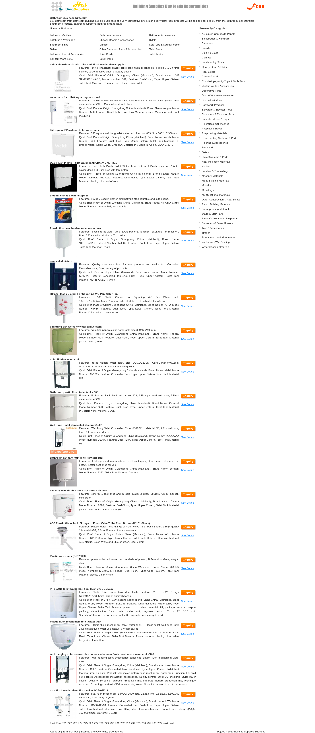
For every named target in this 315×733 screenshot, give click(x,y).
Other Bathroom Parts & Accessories (121, 49)
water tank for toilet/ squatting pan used (75, 97)
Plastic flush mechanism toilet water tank (75, 228)
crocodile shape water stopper (69, 195)
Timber (206, 232)
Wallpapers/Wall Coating (216, 242)
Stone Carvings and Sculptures (220, 218)
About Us (55, 731)
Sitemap (85, 731)
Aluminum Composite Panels (218, 33)
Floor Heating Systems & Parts (219, 138)
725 (85, 723)
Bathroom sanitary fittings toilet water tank (76, 457)
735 (138, 723)
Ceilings (206, 57)
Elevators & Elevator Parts (217, 109)
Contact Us (116, 731)
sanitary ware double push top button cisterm (78, 490)
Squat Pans (106, 58)
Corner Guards (210, 76)
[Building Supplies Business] (70, 6)
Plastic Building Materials (216, 204)
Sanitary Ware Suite (61, 58)
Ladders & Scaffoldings (215, 171)
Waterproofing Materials (215, 246)
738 (154, 723)
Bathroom (67, 28)
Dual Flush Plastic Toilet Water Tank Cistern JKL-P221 (83, 162)
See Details (187, 76)
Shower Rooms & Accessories (117, 39)
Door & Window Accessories (218, 95)
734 (133, 723)
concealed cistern (61, 261)
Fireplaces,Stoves (212, 128)
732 (122, 723)
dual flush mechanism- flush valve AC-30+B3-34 (79, 690)
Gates (205, 152)
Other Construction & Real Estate (221, 199)
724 (80, 723)
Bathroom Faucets (110, 35)
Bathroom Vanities (60, 35)
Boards (206, 48)
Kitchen (206, 166)
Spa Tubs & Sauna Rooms (164, 44)
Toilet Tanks (156, 54)
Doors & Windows (212, 100)
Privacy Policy (100, 731)
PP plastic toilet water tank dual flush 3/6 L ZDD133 (82, 588)
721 (64, 723)
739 (159, 723)
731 (117, 723)
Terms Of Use (71, 731)
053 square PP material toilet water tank (74, 130)
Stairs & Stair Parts (212, 213)
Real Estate (208, 71)
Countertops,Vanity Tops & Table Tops (223, 81)
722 (69, 723)
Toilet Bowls (106, 54)
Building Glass (210, 52)
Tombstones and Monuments (218, 237)
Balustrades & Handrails (216, 38)
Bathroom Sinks (59, 44)
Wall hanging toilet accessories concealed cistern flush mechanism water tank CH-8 (102, 654)
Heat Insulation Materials (216, 161)
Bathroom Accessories (162, 35)
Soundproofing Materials (216, 209)
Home (53, 28)
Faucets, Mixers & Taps (215, 119)
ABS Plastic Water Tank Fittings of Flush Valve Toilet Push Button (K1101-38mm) (100, 523)
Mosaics (206, 185)
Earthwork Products (213, 104)
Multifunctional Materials (216, 194)
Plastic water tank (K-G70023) (68, 556)
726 (91, 723)
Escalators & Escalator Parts (218, 114)
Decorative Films (211, 90)
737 (149, 723)
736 (143, 723)
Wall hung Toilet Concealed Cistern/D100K (76, 424)
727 (96, 723)
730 (112, 723)
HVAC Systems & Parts (215, 156)
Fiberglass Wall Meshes (215, 123)
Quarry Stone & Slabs (214, 67)
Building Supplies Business (249, 731)
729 (106, 723)
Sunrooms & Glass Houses (217, 223)
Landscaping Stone (213, 62)
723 (75, 723)
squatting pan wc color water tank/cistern (76, 326)
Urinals (104, 44)
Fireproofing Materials (214, 133)
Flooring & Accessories (215, 142)
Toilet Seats (155, 49)
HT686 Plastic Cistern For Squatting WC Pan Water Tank (84, 293)
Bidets (152, 39)
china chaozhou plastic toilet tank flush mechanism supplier (87, 64)
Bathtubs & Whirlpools (62, 39)
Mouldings (208, 190)
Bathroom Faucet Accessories (67, 54)
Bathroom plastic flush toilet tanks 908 (74, 392)
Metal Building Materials (215, 180)
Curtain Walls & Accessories (218, 85)
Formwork (207, 147)
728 (101, 723)
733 (128, 723)
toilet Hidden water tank (65, 359)
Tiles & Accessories (213, 227)
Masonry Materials (212, 175)
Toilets (53, 49)
